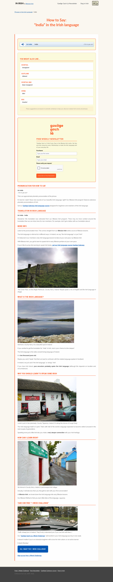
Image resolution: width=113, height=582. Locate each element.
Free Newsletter (35, 570)
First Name (39, 150)
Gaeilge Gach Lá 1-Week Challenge (33, 536)
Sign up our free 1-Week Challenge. (30, 555)
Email (38, 157)
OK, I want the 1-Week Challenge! (33, 549)
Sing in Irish (85, 3)
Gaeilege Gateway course (48, 570)
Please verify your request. (44, 163)
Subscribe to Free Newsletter (46, 175)
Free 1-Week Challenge (22, 570)
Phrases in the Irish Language (23, 12)
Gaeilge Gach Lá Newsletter (67, 3)
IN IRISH (19, 3)
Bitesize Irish (29, 3)
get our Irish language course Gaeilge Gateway (68, 245)
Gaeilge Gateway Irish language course (36, 206)
